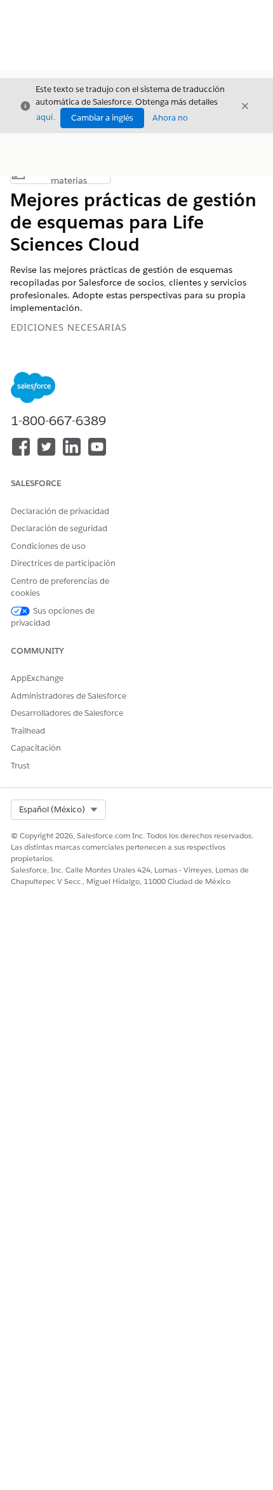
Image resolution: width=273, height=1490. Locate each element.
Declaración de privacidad (60, 511)
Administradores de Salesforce (68, 695)
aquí (44, 117)
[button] (58, 810)
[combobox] (58, 810)
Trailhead (28, 730)
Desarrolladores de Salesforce (67, 713)
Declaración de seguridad (59, 528)
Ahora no (170, 117)
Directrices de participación (63, 563)
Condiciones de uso (48, 546)
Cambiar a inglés (102, 117)
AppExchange (37, 678)
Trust (20, 765)
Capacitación (36, 747)
